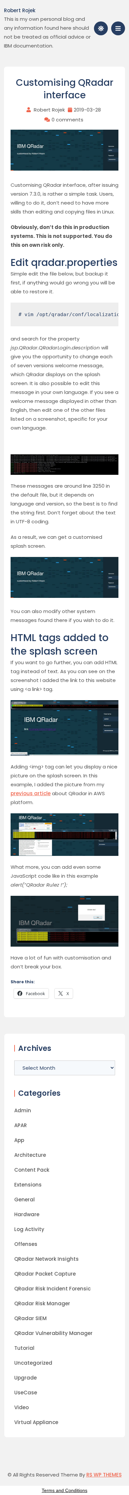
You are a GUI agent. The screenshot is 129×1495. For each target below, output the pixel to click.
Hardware (26, 1214)
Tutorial (24, 1348)
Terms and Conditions (64, 1490)
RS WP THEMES (104, 1474)
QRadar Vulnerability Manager (53, 1333)
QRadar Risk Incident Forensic (52, 1288)
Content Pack (31, 1169)
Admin (22, 1110)
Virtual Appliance (36, 1422)
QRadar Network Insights (46, 1258)
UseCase (25, 1392)
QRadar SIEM (30, 1318)
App (19, 1140)
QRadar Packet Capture (45, 1273)
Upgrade (25, 1377)
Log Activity (29, 1229)
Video (21, 1407)
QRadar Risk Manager (42, 1303)
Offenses (25, 1244)
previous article (31, 793)
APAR (20, 1125)
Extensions (28, 1184)
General (24, 1199)
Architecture (30, 1155)
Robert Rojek (19, 10)
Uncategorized (33, 1362)
